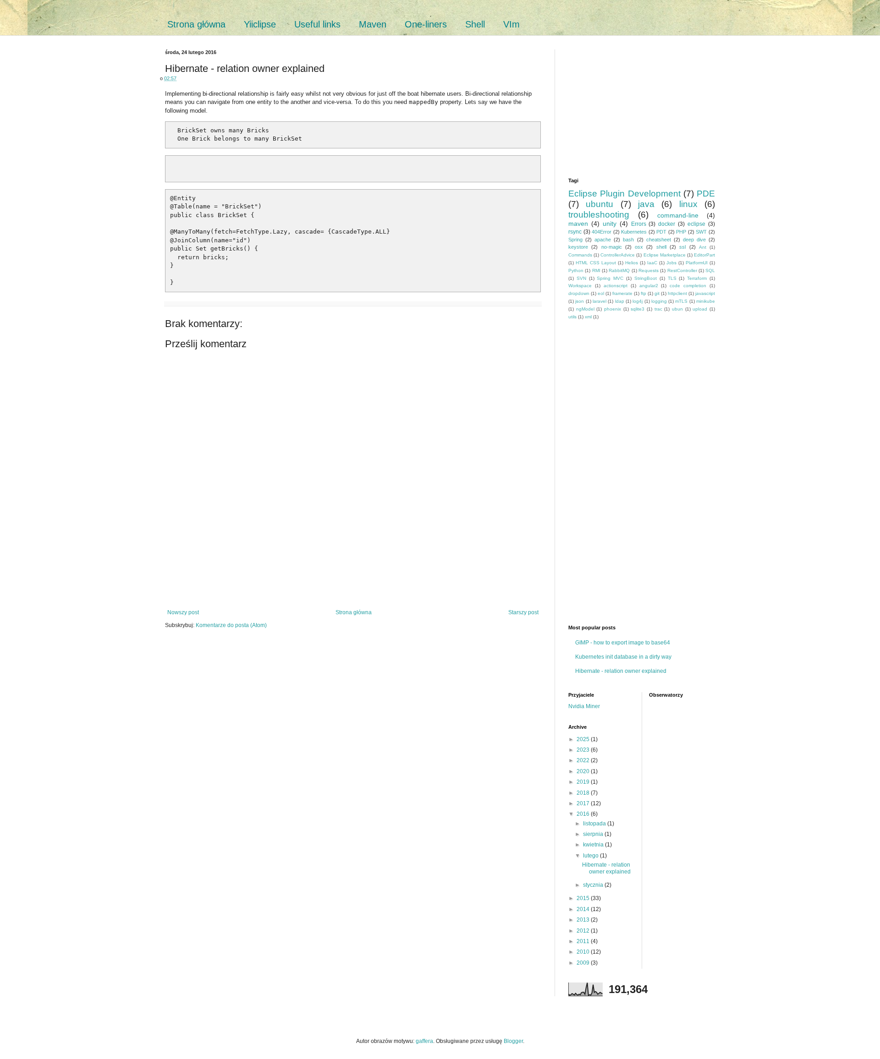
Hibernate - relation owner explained (620, 671)
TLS (672, 278)
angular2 (648, 285)
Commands (580, 254)
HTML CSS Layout (596, 262)
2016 (584, 814)
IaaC (652, 262)
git (657, 293)
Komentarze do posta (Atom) (231, 625)
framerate (622, 293)
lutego (591, 855)
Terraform (697, 278)
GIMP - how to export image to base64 (622, 642)
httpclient (677, 293)
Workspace (580, 285)
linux (688, 204)
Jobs (671, 262)
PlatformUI (697, 262)
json (579, 301)
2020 (584, 771)
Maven (372, 24)
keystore (578, 247)
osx (639, 247)
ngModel (585, 308)
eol (601, 293)
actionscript (615, 285)
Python (575, 270)
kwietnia (594, 844)
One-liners (426, 24)
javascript (705, 293)
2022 (584, 760)
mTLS (681, 301)
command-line (677, 215)
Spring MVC (610, 278)
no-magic (611, 247)
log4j (637, 301)
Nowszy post (183, 612)
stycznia (594, 885)
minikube (705, 301)
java (646, 204)
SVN (581, 278)
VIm (511, 24)
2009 (584, 963)
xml (588, 316)
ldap (619, 301)
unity (609, 223)
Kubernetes (634, 232)
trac (658, 308)
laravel (599, 301)
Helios (631, 262)
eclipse (696, 224)
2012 (584, 931)
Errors (638, 224)
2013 (584, 920)
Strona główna (196, 24)
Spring (575, 239)
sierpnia (594, 834)
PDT (661, 232)
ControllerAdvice (617, 254)
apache (602, 239)
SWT (701, 232)
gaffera (424, 1041)
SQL (710, 270)
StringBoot (645, 278)
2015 (584, 898)
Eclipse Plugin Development (624, 193)
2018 (584, 793)
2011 (584, 941)
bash (628, 239)
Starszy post (523, 612)
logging (659, 301)
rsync (575, 232)
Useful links (317, 24)
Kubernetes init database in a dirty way (623, 657)
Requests (648, 270)
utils (572, 316)
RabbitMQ (619, 270)
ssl (682, 247)
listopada (595, 823)
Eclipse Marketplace (665, 254)
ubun (677, 308)
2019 (584, 782)
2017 (584, 803)
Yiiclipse (260, 24)
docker (666, 224)
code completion (688, 285)
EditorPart (704, 254)
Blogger (513, 1041)
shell (661, 247)
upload (700, 308)
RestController (682, 270)
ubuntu (599, 204)
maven (578, 223)
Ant (702, 247)
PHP (681, 232)
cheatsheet (658, 239)
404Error (601, 232)
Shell (475, 24)
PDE (706, 193)
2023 (584, 750)
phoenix (612, 308)
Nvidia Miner (584, 706)
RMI (596, 270)
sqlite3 (637, 308)
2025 (584, 739)
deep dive (694, 239)
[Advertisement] (353, 577)
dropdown (578, 293)
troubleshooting (598, 214)
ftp (643, 293)
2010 (584, 952)
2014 (584, 909)
